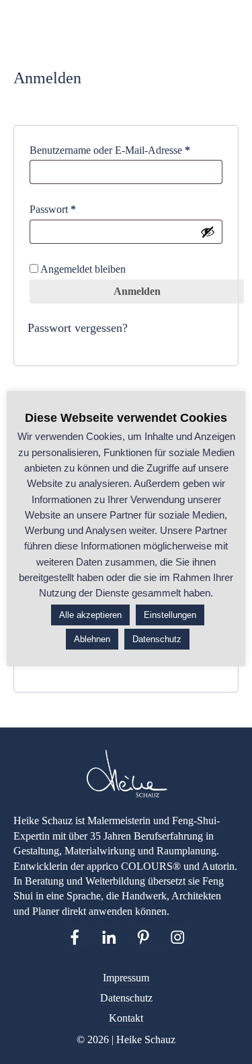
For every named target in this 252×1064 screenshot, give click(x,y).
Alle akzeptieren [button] (90, 615)
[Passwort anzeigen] (207, 231)
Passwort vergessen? (78, 328)
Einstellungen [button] (170, 615)
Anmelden (137, 291)
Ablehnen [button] (92, 639)
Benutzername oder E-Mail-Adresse (126, 150)
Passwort (78, 209)
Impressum (126, 977)
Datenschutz (126, 998)
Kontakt (126, 1018)
